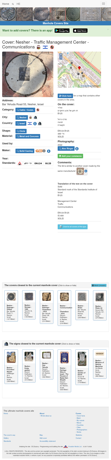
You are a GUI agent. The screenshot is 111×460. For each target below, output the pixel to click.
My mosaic (80, 420)
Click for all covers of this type (74, 226)
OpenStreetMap (86, 86)
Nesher (22, 117)
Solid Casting (26, 150)
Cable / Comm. (26, 109)
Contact (78, 438)
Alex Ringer (67, 148)
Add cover (43, 438)
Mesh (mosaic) (100, 285)
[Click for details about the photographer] (77, 148)
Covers (78, 413)
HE (18, 4)
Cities (79, 427)
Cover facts (81, 415)
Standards (7, 441)
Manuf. (79, 422)
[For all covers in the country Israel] (45, 46)
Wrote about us (46, 415)
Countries (80, 425)
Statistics (79, 435)
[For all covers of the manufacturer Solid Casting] (40, 150)
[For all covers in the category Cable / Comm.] (52, 46)
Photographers (82, 429)
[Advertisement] (55, 254)
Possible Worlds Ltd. (75, 447)
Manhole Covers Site (55, 23)
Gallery (6, 438)
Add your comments (71, 155)
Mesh (79, 418)
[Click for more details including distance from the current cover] (85, 170)
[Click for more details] (11, 297)
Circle (22, 131)
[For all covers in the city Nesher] (38, 46)
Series (79, 432)
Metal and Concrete (29, 136)
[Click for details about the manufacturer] (48, 150)
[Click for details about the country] (35, 123)
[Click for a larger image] (27, 74)
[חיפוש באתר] (13, 3)
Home (5, 4)
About (42, 413)
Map (41, 435)
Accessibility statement (48, 441)
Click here (66, 95)
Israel (22, 123)
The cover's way (9, 435)
